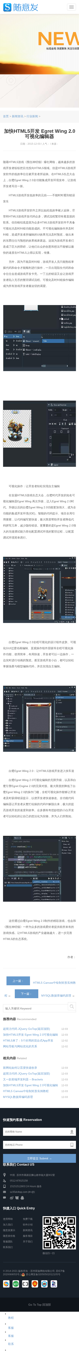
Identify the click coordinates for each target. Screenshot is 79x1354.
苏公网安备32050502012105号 (43, 1274)
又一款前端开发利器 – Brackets (23, 1079)
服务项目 (28, 1236)
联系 (11, 1344)
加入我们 (8, 1224)
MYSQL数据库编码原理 (56, 995)
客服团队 (8, 1241)
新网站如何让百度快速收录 (20, 1067)
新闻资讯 (17, 116)
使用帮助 (8, 1219)
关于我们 (28, 1241)
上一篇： (18, 980)
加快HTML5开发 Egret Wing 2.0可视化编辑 (30, 1034)
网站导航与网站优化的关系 (20, 1046)
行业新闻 (32, 116)
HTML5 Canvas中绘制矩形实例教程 (26, 1091)
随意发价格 (9, 1236)
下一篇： (26, 993)
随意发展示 (9, 1230)
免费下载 (28, 1219)
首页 (6, 116)
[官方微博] (12, 1197)
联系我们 (8, 1247)
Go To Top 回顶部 (39, 1304)
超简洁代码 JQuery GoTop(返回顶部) (26, 1028)
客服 (11, 1327)
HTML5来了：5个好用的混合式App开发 (28, 1040)
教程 (11, 1317)
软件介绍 (28, 1224)
